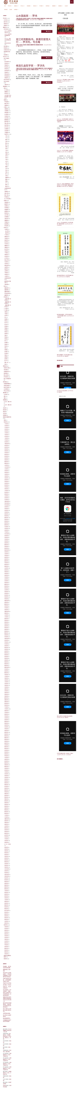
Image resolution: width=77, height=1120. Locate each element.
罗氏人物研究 (6, 58)
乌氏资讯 (6, 434)
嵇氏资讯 (6, 566)
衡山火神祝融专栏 (7, 378)
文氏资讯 (6, 615)
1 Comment (68, 754)
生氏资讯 (6, 941)
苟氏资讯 (6, 775)
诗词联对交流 (6, 49)
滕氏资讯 (6, 698)
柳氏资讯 (6, 653)
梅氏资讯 (6, 662)
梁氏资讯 (6, 660)
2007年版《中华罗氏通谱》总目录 (8, 97)
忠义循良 (6, 114)
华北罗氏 (6, 261)
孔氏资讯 (6, 526)
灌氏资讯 (6, 701)
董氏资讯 (6, 790)
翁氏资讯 (6, 759)
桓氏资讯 (6, 658)
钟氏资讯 (6, 865)
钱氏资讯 (6, 867)
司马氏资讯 (7, 505)
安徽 (6, 146)
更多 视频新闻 (60, 759)
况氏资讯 (6, 476)
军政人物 (6, 123)
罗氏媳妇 (6, 196)
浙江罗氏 (6, 249)
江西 (6, 141)
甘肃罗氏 (6, 274)
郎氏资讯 (6, 854)
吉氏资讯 (6, 506)
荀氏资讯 (6, 779)
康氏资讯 (6, 584)
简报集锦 (53, 5)
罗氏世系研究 (6, 79)
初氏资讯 (6, 479)
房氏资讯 (6, 606)
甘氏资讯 (6, 712)
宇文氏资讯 (7, 533)
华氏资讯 (6, 487)
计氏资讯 (6, 815)
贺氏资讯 (6, 829)
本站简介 (66, 5)
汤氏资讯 (6, 680)
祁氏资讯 (6, 728)
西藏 (6, 181)
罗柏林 (6, 337)
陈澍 (5, 364)
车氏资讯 (6, 837)
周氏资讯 (6, 514)
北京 (6, 155)
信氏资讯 (6, 458)
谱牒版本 (6, 220)
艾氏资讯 (6, 772)
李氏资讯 (6, 642)
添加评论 (41, 19)
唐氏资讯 (6, 517)
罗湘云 (6, 344)
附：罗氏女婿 (7, 198)
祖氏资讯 (6, 730)
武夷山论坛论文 (8, 43)
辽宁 (6, 183)
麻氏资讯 (6, 915)
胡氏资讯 (21, 69)
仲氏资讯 (6, 445)
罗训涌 (6, 353)
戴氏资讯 (6, 604)
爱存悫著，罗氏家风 (7, 985)
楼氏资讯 (6, 663)
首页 (5, 5)
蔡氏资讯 (6, 797)
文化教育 (47, 18)
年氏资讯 (6, 577)
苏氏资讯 (6, 773)
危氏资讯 (6, 492)
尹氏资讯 (6, 555)
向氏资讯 (6, 508)
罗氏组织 (6, 225)
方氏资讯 (6, 616)
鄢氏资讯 (6, 861)
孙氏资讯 (29, 68)
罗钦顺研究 (7, 76)
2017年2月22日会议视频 (62, 390)
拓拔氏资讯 (7, 611)
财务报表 (5, 54)
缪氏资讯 (6, 754)
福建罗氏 (6, 245)
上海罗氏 (6, 276)
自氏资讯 (6, 768)
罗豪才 (6, 355)
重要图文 (6, 91)
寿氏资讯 (6, 546)
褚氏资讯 (6, 808)
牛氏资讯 (6, 707)
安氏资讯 (6, 535)
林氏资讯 (6, 649)
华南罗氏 (6, 251)
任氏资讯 (6, 447)
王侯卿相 (6, 110)
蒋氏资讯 (6, 791)
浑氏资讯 (6, 687)
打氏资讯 (6, 607)
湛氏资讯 (6, 696)
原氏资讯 (6, 494)
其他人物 (6, 193)
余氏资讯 (6, 452)
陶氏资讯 (6, 881)
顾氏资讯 (6, 894)
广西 (6, 164)
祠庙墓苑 (6, 209)
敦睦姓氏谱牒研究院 (41, 18)
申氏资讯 (6, 716)
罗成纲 (6, 330)
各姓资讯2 (6, 925)
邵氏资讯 (6, 849)
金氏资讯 (6, 863)
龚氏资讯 (6, 923)
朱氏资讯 (6, 636)
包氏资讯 (6, 483)
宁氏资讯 (6, 532)
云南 (6, 152)
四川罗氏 (7, 231)
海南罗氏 (6, 254)
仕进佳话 (21, 44)
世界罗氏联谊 (6, 385)
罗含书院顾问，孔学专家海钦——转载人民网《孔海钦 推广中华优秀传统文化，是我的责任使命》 (7, 992)
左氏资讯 (6, 568)
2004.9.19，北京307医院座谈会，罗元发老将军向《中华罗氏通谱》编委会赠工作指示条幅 (65, 185)
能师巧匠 (6, 121)
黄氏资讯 (37, 69)
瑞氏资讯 (6, 710)
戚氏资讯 (6, 602)
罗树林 (6, 339)
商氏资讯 (6, 519)
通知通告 (60, 5)
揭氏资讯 (6, 613)
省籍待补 (7, 177)
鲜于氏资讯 (7, 910)
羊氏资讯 (6, 757)
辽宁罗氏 (6, 258)
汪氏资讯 (6, 681)
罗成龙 (6, 331)
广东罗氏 (6, 234)
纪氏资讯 (6, 750)
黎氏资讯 (6, 919)
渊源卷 (5, 100)
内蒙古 (6, 154)
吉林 (6, 148)
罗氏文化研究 (6, 81)
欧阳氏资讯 (7, 667)
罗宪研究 (6, 68)
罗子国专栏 (6, 376)
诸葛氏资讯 (7, 819)
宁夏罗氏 (6, 272)
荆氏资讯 (6, 781)
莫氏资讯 (6, 782)
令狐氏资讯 (7, 443)
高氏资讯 (6, 903)
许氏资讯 (6, 817)
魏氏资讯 (6, 905)
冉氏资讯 (6, 472)
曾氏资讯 (6, 634)
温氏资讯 (6, 692)
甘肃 (6, 175)
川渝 (32, 18)
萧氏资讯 (6, 784)
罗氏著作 (41, 5)
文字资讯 (5, 20)
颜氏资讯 (6, 896)
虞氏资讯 (6, 802)
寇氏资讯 (6, 542)
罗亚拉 (6, 321)
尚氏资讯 (6, 551)
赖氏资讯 (6, 833)
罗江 (5, 340)
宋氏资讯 (6, 537)
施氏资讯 (6, 618)
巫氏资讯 (6, 570)
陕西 (6, 184)
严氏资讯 (6, 427)
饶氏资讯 (6, 897)
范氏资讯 (6, 777)
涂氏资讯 (6, 690)
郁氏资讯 (6, 852)
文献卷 (5, 200)
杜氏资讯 (6, 643)
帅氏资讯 (6, 571)
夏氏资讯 (6, 521)
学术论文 (22, 5)
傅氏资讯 (21, 18)
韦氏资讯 (6, 890)
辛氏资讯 (6, 838)
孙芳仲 (6, 315)
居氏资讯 (6, 557)
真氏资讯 (6, 725)
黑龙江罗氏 (7, 260)
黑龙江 (6, 186)
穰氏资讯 (6, 737)
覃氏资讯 (6, 809)
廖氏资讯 (6, 588)
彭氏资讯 (33, 68)
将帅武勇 (6, 112)
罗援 (5, 335)
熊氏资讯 (6, 705)
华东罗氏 (6, 243)
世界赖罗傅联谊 (7, 383)
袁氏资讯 (6, 804)
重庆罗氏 (7, 233)
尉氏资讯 (6, 548)
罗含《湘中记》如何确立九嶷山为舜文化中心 (7, 1010)
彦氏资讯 (6, 593)
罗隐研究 (6, 77)
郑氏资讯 (6, 856)
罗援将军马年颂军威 (7, 983)
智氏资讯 (6, 631)
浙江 (6, 173)
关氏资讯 (6, 470)
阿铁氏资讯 (7, 876)
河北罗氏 (6, 263)
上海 (6, 150)
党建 (5, 420)
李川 (5, 317)
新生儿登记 (6, 375)
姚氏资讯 (6, 523)
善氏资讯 (6, 930)
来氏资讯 (6, 645)
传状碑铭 (6, 207)
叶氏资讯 (6, 499)
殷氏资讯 (6, 672)
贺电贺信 (5, 48)
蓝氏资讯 (6, 795)
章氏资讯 (6, 741)
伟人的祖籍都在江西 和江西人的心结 (7, 1030)
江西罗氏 (6, 238)
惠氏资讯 (6, 934)
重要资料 (6, 295)
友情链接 (15, 9)
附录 (5, 286)
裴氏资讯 (6, 806)
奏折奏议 (6, 213)
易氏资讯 (6, 625)
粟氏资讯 (6, 746)
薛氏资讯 (6, 800)
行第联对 (6, 222)
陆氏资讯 (6, 878)
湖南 (6, 139)
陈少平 (6, 360)
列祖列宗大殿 (6, 367)
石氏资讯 (6, 726)
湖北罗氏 (6, 240)
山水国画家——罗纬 (26, 15)
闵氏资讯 (6, 953)
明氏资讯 (6, 624)
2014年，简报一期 (7, 401)
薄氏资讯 (6, 799)
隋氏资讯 (6, 883)
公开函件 (5, 394)
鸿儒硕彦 (33, 69)
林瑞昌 (6, 319)
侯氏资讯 (6, 454)
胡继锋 (6, 357)
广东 (6, 137)
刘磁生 (6, 312)
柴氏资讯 (6, 654)
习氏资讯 (6, 438)
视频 (62, 366)
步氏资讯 (6, 669)
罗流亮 (4, 1085)
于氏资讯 (6, 440)
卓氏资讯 (6, 488)
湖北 (6, 143)
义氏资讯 (6, 432)
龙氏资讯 (6, 921)
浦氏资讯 (6, 689)
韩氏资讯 (6, 892)
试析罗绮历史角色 (6, 1013)
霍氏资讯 (6, 888)
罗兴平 (6, 322)
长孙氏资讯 (7, 869)
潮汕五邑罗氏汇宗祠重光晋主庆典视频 (64, 716)
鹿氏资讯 (6, 914)
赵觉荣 (6, 358)
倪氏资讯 (6, 459)
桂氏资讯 (6, 656)
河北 (6, 170)
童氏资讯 (6, 743)
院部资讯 (5, 958)
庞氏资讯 (6, 582)
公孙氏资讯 (7, 467)
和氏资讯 (6, 515)
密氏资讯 (6, 932)
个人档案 (5, 310)
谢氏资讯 (6, 820)
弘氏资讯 (6, 589)
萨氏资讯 (6, 786)
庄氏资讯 (6, 579)
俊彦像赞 (6, 224)
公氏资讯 (6, 468)
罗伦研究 (6, 63)
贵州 (6, 145)
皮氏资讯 (6, 719)
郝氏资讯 (6, 858)
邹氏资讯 (25, 69)
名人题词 (6, 90)
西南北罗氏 (7, 265)
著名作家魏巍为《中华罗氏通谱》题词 (64, 354)
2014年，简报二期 (7, 404)
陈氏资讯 (6, 879)
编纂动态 (16, 5)
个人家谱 (5, 308)
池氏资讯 (6, 678)
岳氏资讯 (6, 562)
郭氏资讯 (6, 860)
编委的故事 (7, 291)
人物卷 (17, 18)
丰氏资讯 (6, 429)
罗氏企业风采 (6, 390)
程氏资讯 (6, 734)
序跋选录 (6, 202)
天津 (6, 157)
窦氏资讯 (6, 739)
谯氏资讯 (6, 824)
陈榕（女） (7, 362)
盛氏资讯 (6, 721)
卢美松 (6, 313)
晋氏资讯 (6, 627)
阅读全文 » (49, 31)
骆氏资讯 (6, 901)
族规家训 (6, 211)
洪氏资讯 (6, 685)
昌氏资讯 (6, 622)
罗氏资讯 (9, 5)
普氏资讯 (6, 629)
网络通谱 (28, 5)
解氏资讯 (6, 811)
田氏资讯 (6, 714)
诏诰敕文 (6, 206)
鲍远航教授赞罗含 (6, 1018)
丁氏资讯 (6, 423)
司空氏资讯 (7, 503)
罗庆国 (6, 326)
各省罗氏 (29, 18)
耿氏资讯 (6, 761)
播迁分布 (6, 103)
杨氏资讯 (6, 647)
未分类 (4, 413)
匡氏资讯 (6, 485)
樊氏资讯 (6, 665)
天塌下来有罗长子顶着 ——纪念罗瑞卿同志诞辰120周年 (7, 980)
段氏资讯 (6, 671)
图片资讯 (5, 21)
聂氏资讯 (23, 19)
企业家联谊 (6, 389)
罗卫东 (6, 324)
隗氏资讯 (6, 885)
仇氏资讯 (6, 441)
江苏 (6, 168)
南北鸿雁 (5, 46)
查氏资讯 (6, 651)
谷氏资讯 (6, 826)
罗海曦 (6, 342)
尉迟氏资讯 (7, 550)
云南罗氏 (6, 267)
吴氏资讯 (6, 510)
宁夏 (6, 159)
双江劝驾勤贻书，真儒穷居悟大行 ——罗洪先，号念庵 (33, 40)
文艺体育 (6, 130)
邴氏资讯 (6, 847)
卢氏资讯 (6, 490)
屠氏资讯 (6, 561)
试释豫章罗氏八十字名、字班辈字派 (7, 1055)
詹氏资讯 (6, 813)
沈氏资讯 (6, 683)
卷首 (5, 88)
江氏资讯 (6, 676)
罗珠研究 (6, 72)
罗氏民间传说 (7, 293)
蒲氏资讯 (6, 793)
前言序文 (6, 93)
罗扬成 (6, 333)
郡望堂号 (6, 204)
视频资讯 (5, 23)
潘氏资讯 (6, 699)
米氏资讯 (6, 745)
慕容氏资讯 (7, 600)
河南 (6, 172)
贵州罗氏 (6, 242)
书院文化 (6, 84)
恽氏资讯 (6, 598)
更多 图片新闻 (60, 360)
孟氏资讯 (6, 530)
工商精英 (6, 132)
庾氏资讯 (6, 586)
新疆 (6, 166)
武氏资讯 (6, 937)
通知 (5, 398)
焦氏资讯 (6, 703)
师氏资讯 (6, 573)
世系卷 (5, 227)
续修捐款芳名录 (7, 51)
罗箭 (5, 348)
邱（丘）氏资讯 (8, 844)
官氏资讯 (6, 541)
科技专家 (6, 125)
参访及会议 (6, 29)
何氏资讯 (6, 450)
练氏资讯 (6, 752)
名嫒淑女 (6, 191)
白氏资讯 (6, 717)
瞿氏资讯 (6, 948)
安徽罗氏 (6, 247)
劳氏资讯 (6, 481)
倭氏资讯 (6, 461)
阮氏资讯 (6, 872)
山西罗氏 (6, 270)
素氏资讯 (6, 748)
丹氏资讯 (6, 431)
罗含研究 (6, 67)
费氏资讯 (6, 828)
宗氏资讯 (6, 539)
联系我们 (6, 9)
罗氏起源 (6, 101)
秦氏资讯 (6, 732)
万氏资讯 (6, 425)
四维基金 (5, 415)
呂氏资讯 (6, 512)
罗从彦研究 (7, 61)
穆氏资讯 (6, 736)
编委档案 (6, 289)
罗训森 (6, 351)
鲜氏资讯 (6, 912)
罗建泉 (6, 328)
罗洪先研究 (7, 70)
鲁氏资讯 (6, 906)
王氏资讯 (45, 68)
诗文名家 (6, 118)
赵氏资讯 (27, 19)
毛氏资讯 (6, 674)
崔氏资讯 (6, 564)
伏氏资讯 (6, 449)
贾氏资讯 (6, 831)
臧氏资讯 (6, 766)
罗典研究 (6, 65)
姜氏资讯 (6, 524)
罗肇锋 (6, 349)
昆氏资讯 (6, 620)
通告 (5, 396)
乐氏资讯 (6, 436)
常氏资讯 (6, 575)
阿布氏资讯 (7, 874)
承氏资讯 (6, 609)
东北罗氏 (6, 256)
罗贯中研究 (7, 74)
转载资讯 (5, 25)
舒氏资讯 (6, 770)
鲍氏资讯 (6, 908)
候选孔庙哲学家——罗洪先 (30, 65)
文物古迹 (6, 218)
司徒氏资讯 (7, 501)
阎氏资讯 (6, 870)
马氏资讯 (6, 899)
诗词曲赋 (6, 216)
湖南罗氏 (6, 236)
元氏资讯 (6, 465)
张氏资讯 (35, 18)
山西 (6, 163)
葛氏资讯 (6, 788)
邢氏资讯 (6, 842)
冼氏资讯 (6, 926)
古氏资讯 (6, 496)
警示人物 (6, 195)
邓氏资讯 (6, 840)
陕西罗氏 (6, 269)
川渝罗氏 (6, 229)
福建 (6, 179)
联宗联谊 (47, 5)
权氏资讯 (6, 640)
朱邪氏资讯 (7, 638)
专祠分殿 (5, 369)
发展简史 (6, 105)
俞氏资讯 (6, 456)
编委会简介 (7, 288)
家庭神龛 (5, 373)
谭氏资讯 (6, 822)
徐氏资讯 (6, 597)
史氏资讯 (6, 497)
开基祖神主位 (6, 371)
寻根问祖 (6, 284)
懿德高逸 (6, 119)
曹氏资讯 (6, 633)
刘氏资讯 (21, 68)
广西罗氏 (6, 252)
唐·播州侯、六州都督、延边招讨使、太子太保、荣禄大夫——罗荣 (7, 1036)
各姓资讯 (25, 18)
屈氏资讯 (6, 559)
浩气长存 (6, 127)
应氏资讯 (6, 580)
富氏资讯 (6, 544)
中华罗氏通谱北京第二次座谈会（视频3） (65, 753)
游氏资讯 (6, 694)
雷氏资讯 (29, 69)
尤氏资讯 (6, 553)
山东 (6, 161)
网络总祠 (34, 5)
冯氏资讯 (6, 474)
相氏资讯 (6, 723)
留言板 (11, 9)
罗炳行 (6, 346)
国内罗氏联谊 (6, 387)
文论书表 (6, 215)
